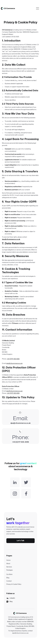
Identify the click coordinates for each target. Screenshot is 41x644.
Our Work (9, 574)
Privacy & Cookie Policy (13, 584)
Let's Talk (20, 540)
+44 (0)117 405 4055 (13, 359)
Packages (9, 570)
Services (9, 567)
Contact (9, 581)
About (8, 563)
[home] (8, 8)
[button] (37, 8)
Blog (7, 577)
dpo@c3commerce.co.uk (14, 363)
